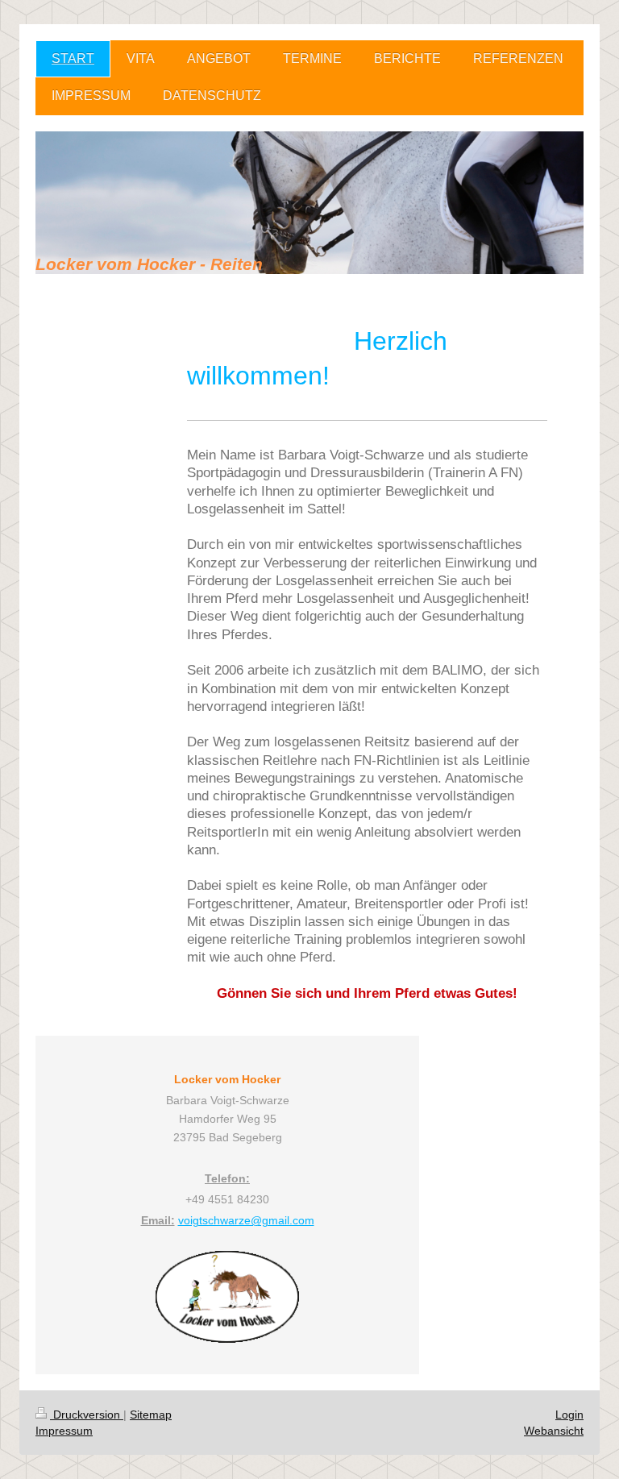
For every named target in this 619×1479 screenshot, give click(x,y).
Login (569, 1414)
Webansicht (554, 1430)
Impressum (64, 1430)
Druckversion (86, 1414)
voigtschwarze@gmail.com (246, 1220)
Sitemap (151, 1414)
